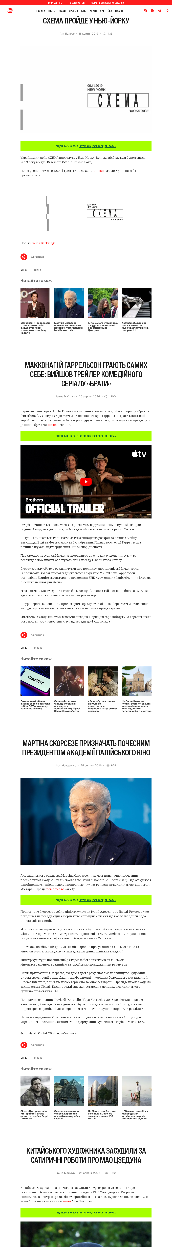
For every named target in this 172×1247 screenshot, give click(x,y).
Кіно (83, 10)
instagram (85, 146)
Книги (93, 10)
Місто (51, 10)
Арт (102, 10)
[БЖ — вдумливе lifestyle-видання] (10, 11)
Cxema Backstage (43, 243)
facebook (97, 146)
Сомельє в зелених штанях (107, 2)
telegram (110, 146)
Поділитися (36, 256)
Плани (119, 10)
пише (52, 425)
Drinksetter (55, 2)
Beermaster (77, 2)
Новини (40, 10)
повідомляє (55, 889)
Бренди (73, 10)
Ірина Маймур (65, 396)
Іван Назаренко (66, 765)
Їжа (110, 10)
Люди (62, 10)
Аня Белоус (67, 33)
